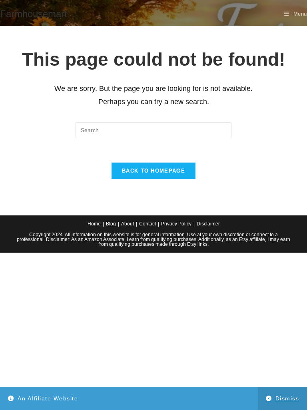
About (127, 224)
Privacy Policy (176, 224)
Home (94, 224)
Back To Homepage (153, 171)
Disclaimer (208, 224)
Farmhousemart (33, 13)
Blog (111, 224)
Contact (147, 224)
